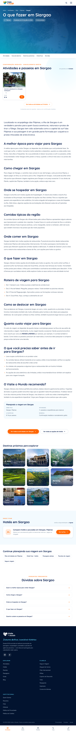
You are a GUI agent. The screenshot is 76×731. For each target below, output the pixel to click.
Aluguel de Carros (45, 667)
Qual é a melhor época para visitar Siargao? (38, 588)
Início (4, 10)
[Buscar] (66, 3)
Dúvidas (47, 56)
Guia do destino (16, 56)
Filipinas (22, 10)
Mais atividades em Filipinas (13, 556)
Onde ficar (40, 56)
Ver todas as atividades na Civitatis (37, 104)
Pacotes (5, 670)
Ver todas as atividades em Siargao (22, 431)
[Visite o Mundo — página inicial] (8, 3)
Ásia (17, 10)
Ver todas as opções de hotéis (53, 431)
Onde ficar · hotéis (32, 556)
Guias (4, 676)
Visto (41, 680)
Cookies (66, 722)
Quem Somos (7, 697)
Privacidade (58, 722)
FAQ (4, 704)
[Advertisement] (38, 36)
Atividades (11, 10)
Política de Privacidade (9, 710)
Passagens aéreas (48, 556)
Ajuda (71, 722)
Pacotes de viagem (64, 556)
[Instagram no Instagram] (5, 655)
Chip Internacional (45, 670)
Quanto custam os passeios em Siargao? (38, 616)
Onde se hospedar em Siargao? (38, 602)
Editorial (5, 707)
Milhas (41, 673)
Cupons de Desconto (46, 676)
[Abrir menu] (71, 3)
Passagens (6, 673)
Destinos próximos (28, 56)
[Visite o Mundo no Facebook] (9, 655)
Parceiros (5, 701)
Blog (4, 680)
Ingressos (43, 686)
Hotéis (5, 667)
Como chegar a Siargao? (38, 595)
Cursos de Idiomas (45, 689)
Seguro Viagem (44, 664)
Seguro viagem (9, 561)
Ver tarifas (62, 532)
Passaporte (43, 683)
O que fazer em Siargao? (38, 609)
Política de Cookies (8, 713)
